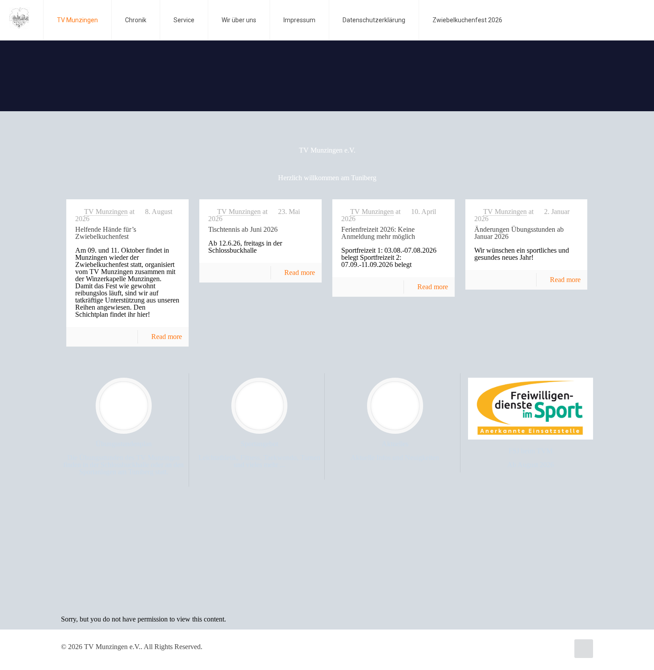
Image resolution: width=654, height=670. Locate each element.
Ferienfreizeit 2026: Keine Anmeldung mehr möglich (378, 233)
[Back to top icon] (583, 648)
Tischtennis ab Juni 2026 (243, 229)
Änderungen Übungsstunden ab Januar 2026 (519, 233)
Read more (166, 336)
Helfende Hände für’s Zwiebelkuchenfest (105, 233)
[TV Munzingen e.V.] (19, 18)
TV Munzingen (106, 211)
